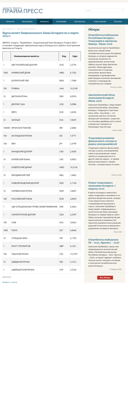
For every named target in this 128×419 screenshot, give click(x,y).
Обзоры (94, 29)
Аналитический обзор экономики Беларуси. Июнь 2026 (101, 98)
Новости (10, 21)
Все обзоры (105, 277)
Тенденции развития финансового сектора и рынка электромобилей (102, 141)
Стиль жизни (100, 21)
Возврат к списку (9, 282)
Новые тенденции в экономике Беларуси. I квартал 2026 (101, 185)
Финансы (44, 21)
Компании (61, 21)
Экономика (27, 21)
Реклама (118, 21)
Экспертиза (79, 21)
